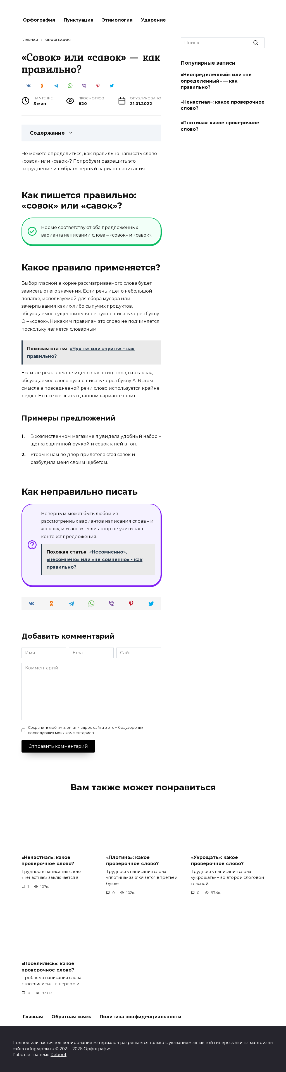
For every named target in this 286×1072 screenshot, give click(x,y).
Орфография (39, 20)
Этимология (117, 20)
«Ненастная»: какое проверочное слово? (222, 105)
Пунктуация (79, 20)
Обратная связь (71, 1016)
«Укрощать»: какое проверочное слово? (217, 860)
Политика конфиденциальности (140, 1016)
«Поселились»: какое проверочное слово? (48, 966)
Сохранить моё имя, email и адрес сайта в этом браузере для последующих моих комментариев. (86, 730)
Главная (33, 1016)
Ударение (153, 20)
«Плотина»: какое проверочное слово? (220, 126)
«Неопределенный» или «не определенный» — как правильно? (216, 81)
